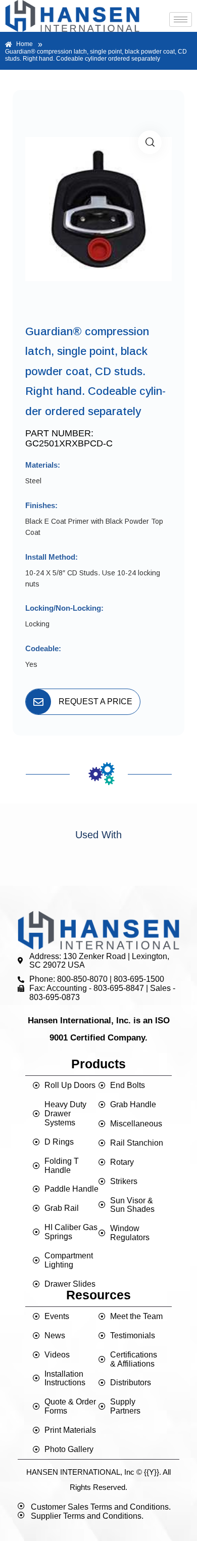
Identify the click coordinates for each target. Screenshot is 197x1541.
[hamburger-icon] (180, 19)
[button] (150, 142)
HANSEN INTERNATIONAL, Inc (80, 1472)
